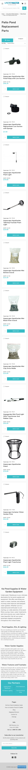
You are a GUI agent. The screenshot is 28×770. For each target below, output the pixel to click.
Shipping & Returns (14, 712)
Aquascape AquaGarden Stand (12, 465)
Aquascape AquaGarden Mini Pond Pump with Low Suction (14, 77)
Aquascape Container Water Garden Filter (13, 513)
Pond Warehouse (20, 686)
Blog (14, 710)
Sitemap (14, 717)
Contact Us (14, 714)
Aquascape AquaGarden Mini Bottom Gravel (13, 272)
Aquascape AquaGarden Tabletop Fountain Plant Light (12, 223)
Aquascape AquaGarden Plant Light (12, 174)
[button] (7, 40)
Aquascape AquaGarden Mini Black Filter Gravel (13, 319)
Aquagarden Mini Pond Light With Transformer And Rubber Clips (13, 416)
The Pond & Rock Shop (20, 691)
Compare (20, 38)
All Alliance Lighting (7, 690)
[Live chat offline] (21, 766)
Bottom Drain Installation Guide (14, 705)
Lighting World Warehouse (7, 687)
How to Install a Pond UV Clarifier (14, 707)
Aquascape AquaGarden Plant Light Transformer (12, 561)
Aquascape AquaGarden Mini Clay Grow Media (13, 367)
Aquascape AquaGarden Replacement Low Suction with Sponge (12, 126)
